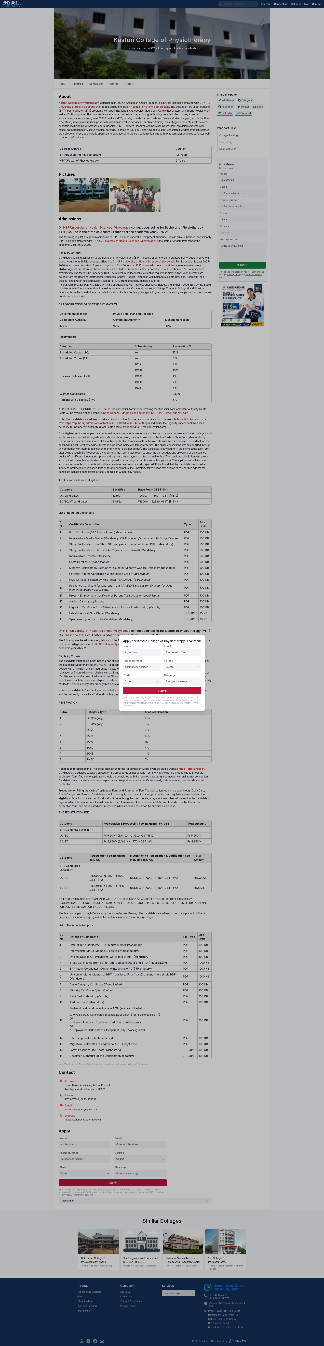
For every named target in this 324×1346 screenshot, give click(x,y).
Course (168, 660)
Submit (162, 690)
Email (167, 646)
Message (170, 675)
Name (127, 646)
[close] (201, 639)
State (127, 675)
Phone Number (133, 660)
